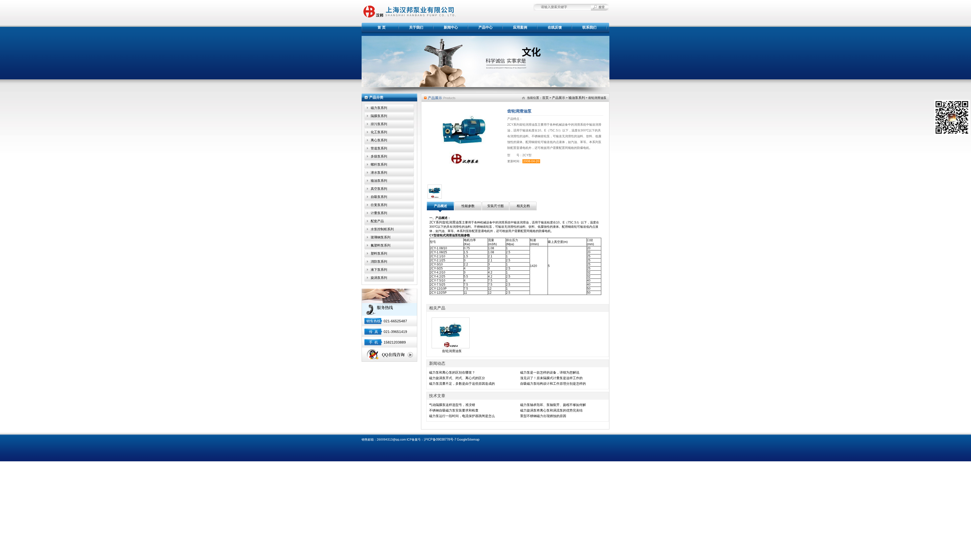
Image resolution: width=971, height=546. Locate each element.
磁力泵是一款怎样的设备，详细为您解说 (549, 372)
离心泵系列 (379, 140)
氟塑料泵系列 (380, 245)
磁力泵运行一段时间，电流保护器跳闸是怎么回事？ (462, 416)
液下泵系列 (379, 269)
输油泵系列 (379, 181)
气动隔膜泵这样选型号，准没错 (452, 405)
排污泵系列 (379, 124)
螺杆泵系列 (379, 164)
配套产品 (377, 221)
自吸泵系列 (379, 197)
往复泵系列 (379, 205)
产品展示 (558, 98)
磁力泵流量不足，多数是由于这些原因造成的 (462, 383)
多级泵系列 (379, 156)
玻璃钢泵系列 (380, 237)
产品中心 (485, 27)
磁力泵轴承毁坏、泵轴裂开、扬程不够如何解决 (553, 405)
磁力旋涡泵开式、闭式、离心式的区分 (457, 378)
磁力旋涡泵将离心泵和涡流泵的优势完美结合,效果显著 (551, 410)
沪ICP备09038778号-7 (440, 439)
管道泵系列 (379, 148)
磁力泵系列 (379, 108)
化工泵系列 (379, 132)
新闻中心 (451, 27)
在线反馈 (555, 27)
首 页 (382, 27)
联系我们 (589, 27)
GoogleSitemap (468, 439)
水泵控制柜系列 (382, 229)
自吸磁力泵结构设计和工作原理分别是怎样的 (553, 383)
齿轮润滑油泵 (452, 351)
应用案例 (520, 27)
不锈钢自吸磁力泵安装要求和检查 (453, 410)
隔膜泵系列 (379, 116)
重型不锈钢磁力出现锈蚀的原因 (543, 416)
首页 (545, 98)
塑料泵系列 (379, 253)
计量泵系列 (379, 213)
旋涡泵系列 (379, 278)
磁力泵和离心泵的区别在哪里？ (452, 372)
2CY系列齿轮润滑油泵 (445, 222)
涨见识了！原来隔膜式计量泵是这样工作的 (551, 378)
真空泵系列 (379, 189)
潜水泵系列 (379, 172)
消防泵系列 (379, 261)
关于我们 (416, 27)
